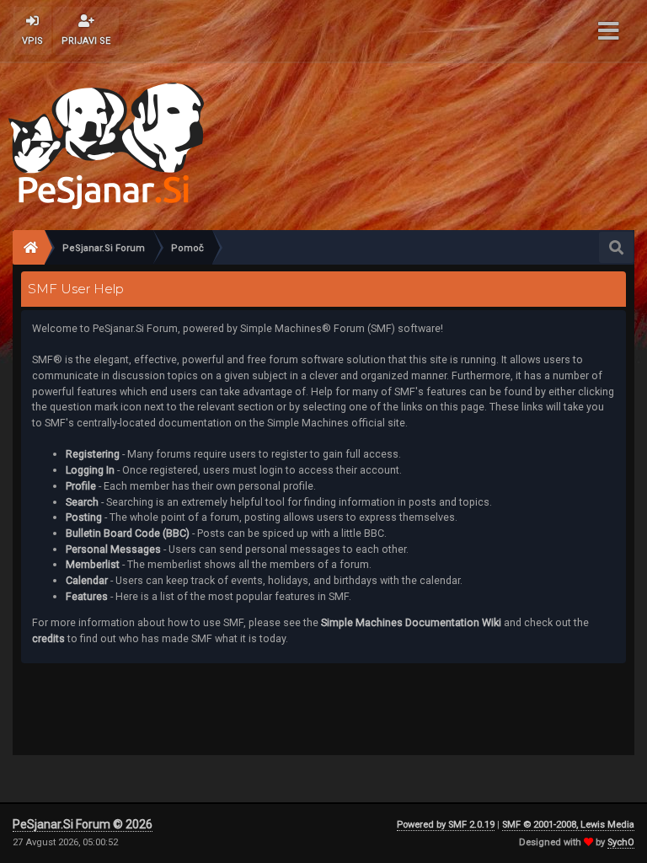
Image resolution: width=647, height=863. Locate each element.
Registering (93, 454)
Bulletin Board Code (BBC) (128, 533)
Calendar (87, 580)
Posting (84, 517)
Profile (81, 486)
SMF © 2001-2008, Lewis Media (568, 824)
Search (82, 502)
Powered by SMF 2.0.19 (446, 824)
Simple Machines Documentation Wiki (411, 622)
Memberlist (93, 564)
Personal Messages (113, 549)
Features (87, 596)
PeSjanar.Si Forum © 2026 (82, 824)
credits (48, 638)
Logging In (90, 470)
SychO (620, 842)
